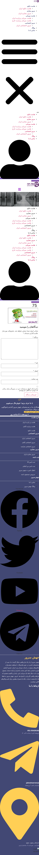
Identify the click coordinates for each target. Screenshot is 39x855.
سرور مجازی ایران (24, 13)
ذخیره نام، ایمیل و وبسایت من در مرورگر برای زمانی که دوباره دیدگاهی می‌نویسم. (20, 389)
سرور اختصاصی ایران (23, 25)
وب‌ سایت (34, 379)
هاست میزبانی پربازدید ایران (21, 18)
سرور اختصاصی (30, 23)
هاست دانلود (31, 6)
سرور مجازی (31, 11)
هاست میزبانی (30, 16)
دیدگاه (35, 337)
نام (36, 363)
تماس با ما (31, 30)
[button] (19, 72)
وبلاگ (33, 28)
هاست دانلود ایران (25, 8)
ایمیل (35, 371)
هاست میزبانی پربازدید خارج (21, 21)
